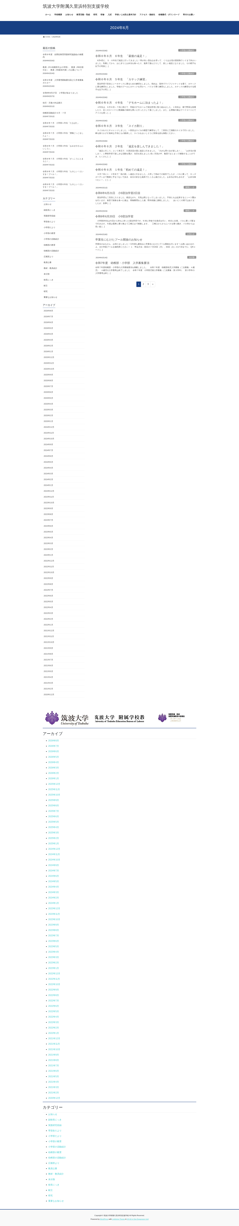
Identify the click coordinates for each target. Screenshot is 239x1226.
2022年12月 (49, 561)
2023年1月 (48, 555)
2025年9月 (48, 375)
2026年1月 (48, 351)
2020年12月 (49, 694)
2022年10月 (49, 572)
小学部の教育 (49, 233)
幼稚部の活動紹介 (51, 251)
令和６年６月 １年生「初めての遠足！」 (121, 169)
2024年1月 (48, 485)
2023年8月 (48, 514)
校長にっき (189, 187)
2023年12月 (49, 491)
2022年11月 (49, 566)
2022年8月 (48, 584)
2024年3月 (48, 473)
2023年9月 (48, 508)
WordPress (104, 1219)
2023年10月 (49, 503)
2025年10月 (49, 369)
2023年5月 (48, 532)
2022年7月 (48, 590)
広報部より (48, 256)
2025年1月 (48, 421)
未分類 (191, 257)
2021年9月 (48, 648)
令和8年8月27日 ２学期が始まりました (60, 93)
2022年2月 (48, 619)
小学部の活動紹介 (187, 50)
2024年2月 (48, 479)
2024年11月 (49, 433)
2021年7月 (48, 660)
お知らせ (190, 234)
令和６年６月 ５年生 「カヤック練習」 (121, 79)
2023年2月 (48, 549)
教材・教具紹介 (50, 268)
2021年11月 (49, 636)
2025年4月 (48, 404)
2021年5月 (48, 671)
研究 (46, 291)
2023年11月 (49, 497)
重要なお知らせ (50, 297)
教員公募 (47, 262)
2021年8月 (48, 654)
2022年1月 (48, 625)
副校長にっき (49, 210)
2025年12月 (49, 357)
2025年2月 (48, 415)
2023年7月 (48, 520)
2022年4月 (48, 607)
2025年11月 (49, 363)
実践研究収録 (49, 216)
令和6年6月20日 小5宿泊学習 (114, 216)
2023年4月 (48, 537)
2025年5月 (48, 398)
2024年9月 (48, 444)
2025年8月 (48, 380)
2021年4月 (48, 677)
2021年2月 (48, 689)
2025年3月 (48, 410)
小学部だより (49, 227)
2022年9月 (48, 578)
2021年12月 (49, 630)
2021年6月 (48, 665)
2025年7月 (48, 386)
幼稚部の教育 (49, 245)
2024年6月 (48, 456)
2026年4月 (48, 334)
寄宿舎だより (49, 221)
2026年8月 (48, 311)
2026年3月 (48, 340)
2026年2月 (48, 346)
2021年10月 (49, 642)
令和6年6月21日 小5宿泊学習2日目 (117, 193)
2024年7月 (48, 450)
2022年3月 (48, 613)
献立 (46, 285)
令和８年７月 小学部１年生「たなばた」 (61, 123)
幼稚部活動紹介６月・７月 (54, 113)
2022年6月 (48, 596)
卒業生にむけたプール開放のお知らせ (118, 239)
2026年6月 (48, 322)
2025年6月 (48, 392)
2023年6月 (48, 526)
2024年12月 (49, 427)
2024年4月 (48, 468)
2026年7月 (48, 316)
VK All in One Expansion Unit (138, 1219)
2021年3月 (48, 683)
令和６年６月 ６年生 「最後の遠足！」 (121, 55)
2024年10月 (49, 439)
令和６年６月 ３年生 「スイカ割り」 (120, 125)
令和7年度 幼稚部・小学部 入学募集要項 (122, 262)
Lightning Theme (118, 1219)
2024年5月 (48, 462)
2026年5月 (48, 328)
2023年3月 (48, 543)
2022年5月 (48, 601)
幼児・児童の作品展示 (52, 103)
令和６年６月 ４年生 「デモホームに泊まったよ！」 (129, 102)
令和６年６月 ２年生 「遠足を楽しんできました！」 (129, 146)
